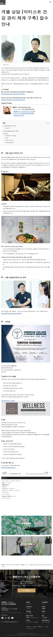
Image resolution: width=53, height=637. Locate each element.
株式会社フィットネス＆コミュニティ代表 (24, 111)
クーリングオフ (46, 626)
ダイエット (4, 492)
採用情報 (39, 626)
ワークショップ (5, 498)
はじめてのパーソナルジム (7, 488)
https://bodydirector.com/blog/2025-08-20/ (13, 94)
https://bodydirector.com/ (8, 467)
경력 (7, 138)
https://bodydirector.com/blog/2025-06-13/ (13, 99)
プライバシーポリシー (30, 628)
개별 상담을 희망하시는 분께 (11, 131)
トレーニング (5, 494)
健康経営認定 (5, 484)
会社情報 (34, 626)
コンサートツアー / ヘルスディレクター (10, 481)
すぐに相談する (26, 590)
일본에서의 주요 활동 (11, 135)
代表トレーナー (5, 482)
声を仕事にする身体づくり (7, 496)
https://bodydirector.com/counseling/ (11, 313)
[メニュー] (50, 2)
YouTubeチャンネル (19, 115)
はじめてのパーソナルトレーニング (9, 490)
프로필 (5, 133)
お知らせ (4, 486)
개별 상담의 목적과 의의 (10, 126)
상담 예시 (8, 128)
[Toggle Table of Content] (47, 123)
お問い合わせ (28, 626)
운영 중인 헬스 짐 (10, 142)
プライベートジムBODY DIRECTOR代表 (24, 113)
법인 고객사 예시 (10, 140)
